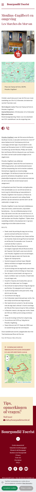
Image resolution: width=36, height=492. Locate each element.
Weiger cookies (26, 488)
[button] (8, 369)
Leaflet (19, 382)
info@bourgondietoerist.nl (17, 420)
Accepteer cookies (9, 488)
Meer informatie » (27, 483)
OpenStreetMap (27, 382)
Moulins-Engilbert (8, 137)
